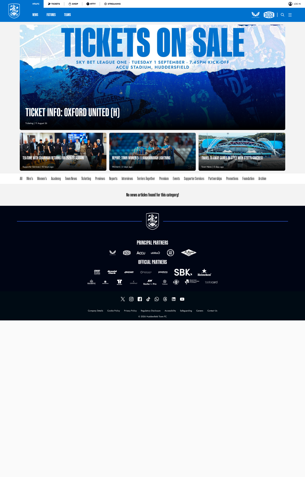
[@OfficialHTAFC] (182, 299)
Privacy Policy (130, 311)
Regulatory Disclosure (150, 311)
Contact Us (212, 311)
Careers (199, 311)
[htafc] (140, 299)
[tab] (36, 4)
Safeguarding (186, 311)
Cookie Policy (113, 311)
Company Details (95, 311)
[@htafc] (123, 299)
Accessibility (170, 311)
